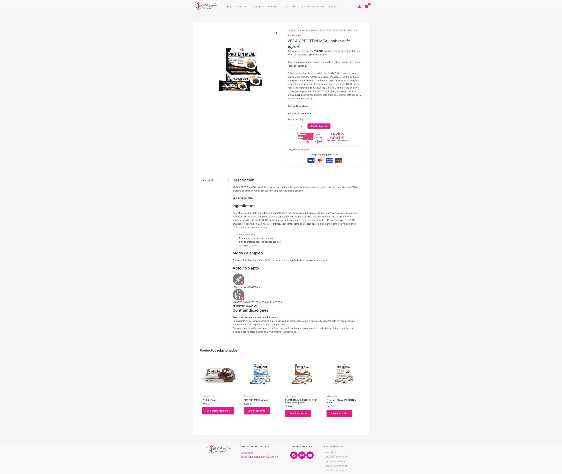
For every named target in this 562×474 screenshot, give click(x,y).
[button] (276, 33)
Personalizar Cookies (336, 465)
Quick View (219, 390)
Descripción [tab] (208, 180)
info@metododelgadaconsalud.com (259, 456)
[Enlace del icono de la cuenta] (359, 6)
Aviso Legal (331, 452)
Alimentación (316, 30)
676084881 (247, 453)
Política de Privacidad (336, 456)
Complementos (301, 30)
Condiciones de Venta (336, 470)
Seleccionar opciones (218, 410)
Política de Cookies (335, 461)
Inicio (289, 30)
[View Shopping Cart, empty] (366, 6)
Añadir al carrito (319, 126)
